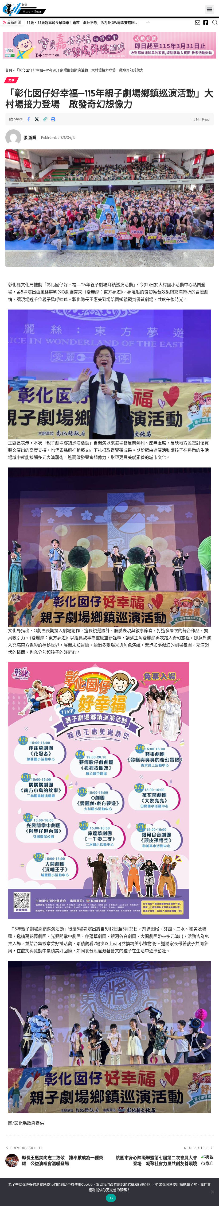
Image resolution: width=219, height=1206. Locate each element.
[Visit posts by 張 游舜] (13, 137)
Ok (110, 1198)
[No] (212, 1192)
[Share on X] (36, 119)
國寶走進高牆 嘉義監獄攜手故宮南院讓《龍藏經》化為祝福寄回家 (78, 22)
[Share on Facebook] (28, 119)
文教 (11, 80)
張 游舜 (30, 137)
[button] (209, 9)
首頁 (8, 70)
